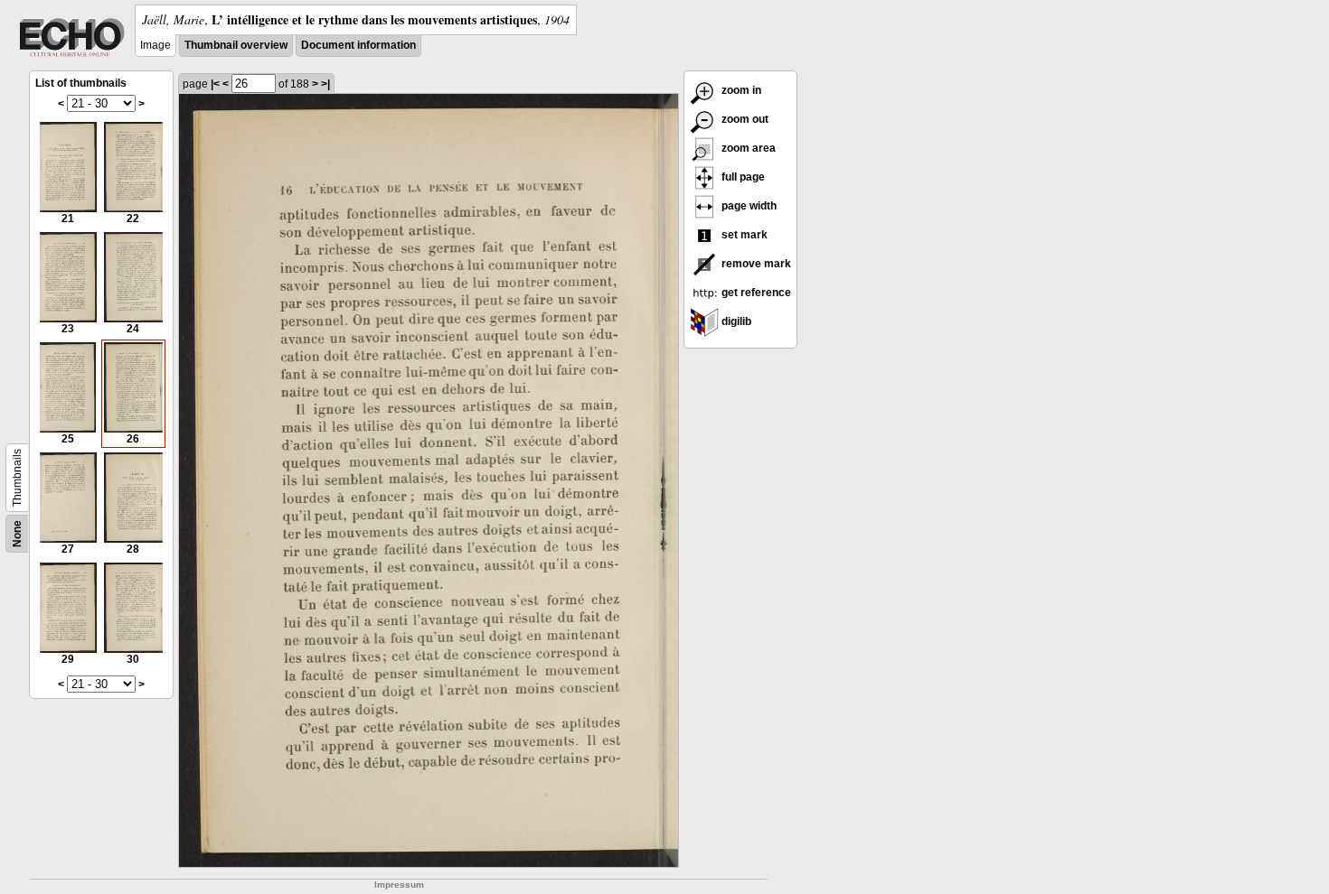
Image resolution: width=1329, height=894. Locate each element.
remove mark (755, 263)
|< (215, 84)
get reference (755, 292)
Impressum (399, 884)
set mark (743, 234)
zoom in (740, 90)
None (17, 533)
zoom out (743, 119)
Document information (358, 45)
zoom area (747, 148)
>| (325, 84)
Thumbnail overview (235, 45)
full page (742, 177)
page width (748, 206)
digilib (735, 321)
